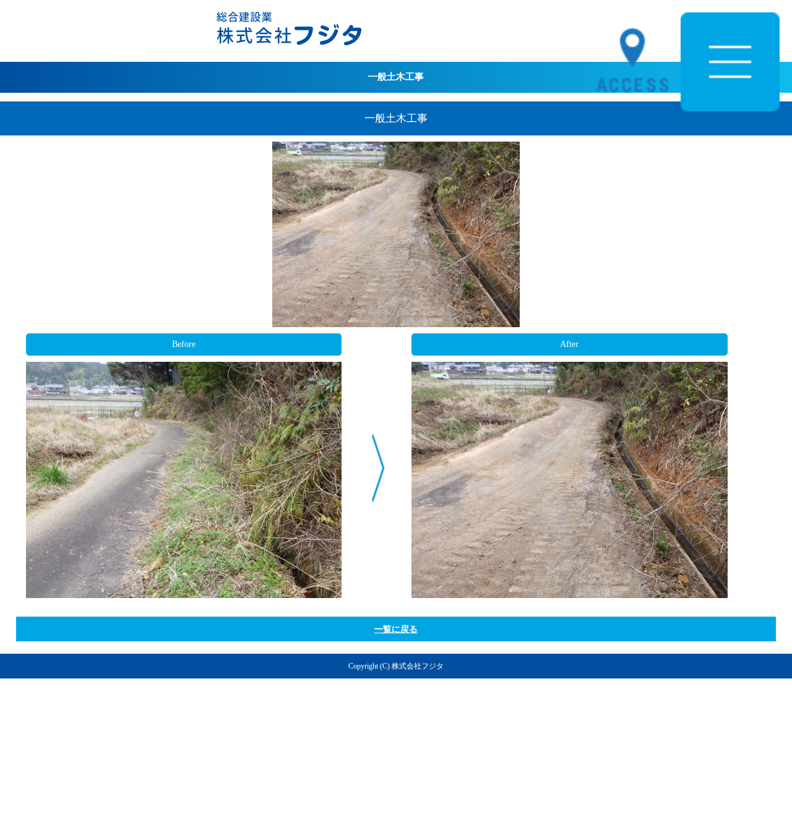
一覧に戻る (396, 629)
